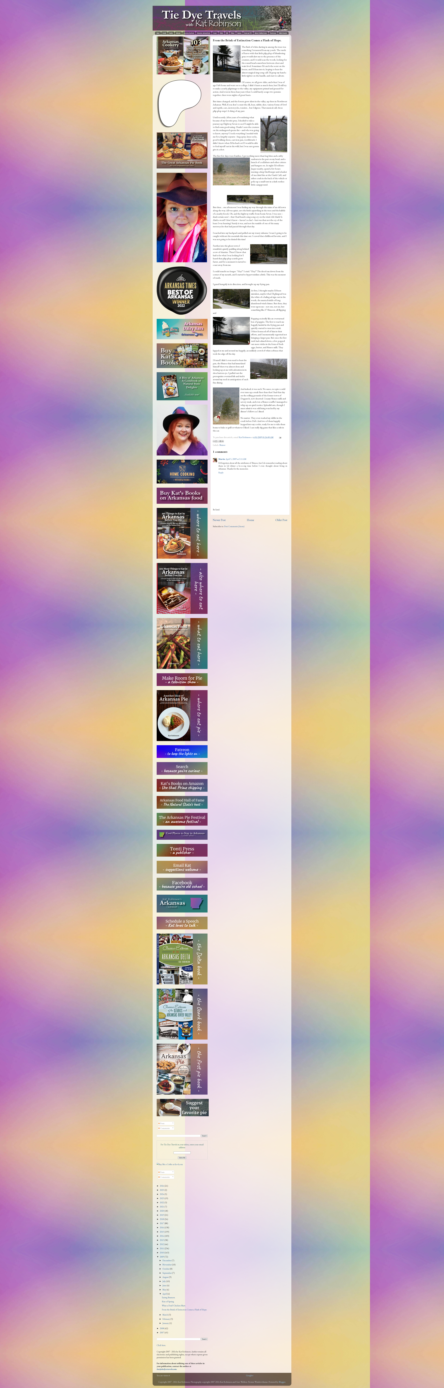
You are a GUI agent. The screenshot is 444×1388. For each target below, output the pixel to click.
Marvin (221, 459)
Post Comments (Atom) (234, 526)
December (167, 1260)
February (166, 1319)
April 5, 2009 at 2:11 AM (236, 459)
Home (250, 520)
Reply (221, 472)
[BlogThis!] (216, 441)
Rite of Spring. (168, 1301)
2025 (162, 1190)
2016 (162, 1227)
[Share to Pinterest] (223, 441)
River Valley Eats (261, 33)
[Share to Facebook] (220, 441)
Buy (158, 33)
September (167, 1273)
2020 (162, 1210)
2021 (162, 1206)
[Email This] (214, 441)
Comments (165, 1128)
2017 (162, 1223)
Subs (171, 33)
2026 (162, 1185)
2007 (162, 1332)
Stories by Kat (189, 33)
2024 (162, 1194)
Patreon (273, 33)
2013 (162, 1240)
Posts (162, 1123)
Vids (221, 33)
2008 (162, 1328)
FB (227, 33)
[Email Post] (279, 437)
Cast (215, 33)
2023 (162, 1198)
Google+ (249, 1375)
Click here (161, 1345)
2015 (162, 1231)
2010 (162, 1252)
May (164, 1289)
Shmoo (222, 445)
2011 (162, 1248)
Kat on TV (248, 33)
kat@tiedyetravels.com (166, 1369)
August (165, 1277)
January (165, 1323)
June (164, 1285)
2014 (162, 1236)
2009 (162, 1256)
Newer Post (219, 520)
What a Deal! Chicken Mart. (174, 1305)
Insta (239, 33)
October (166, 1268)
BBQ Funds (283, 33)
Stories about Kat (203, 33)
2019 (162, 1215)
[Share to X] (218, 441)
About (178, 33)
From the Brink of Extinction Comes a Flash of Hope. (184, 1309)
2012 (162, 1244)
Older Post (281, 520)
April (164, 1293)
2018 (162, 1219)
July (164, 1281)
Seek (164, 33)
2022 (162, 1202)
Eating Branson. (168, 1297)
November (167, 1264)
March (165, 1314)
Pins (232, 33)
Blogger (282, 1382)
